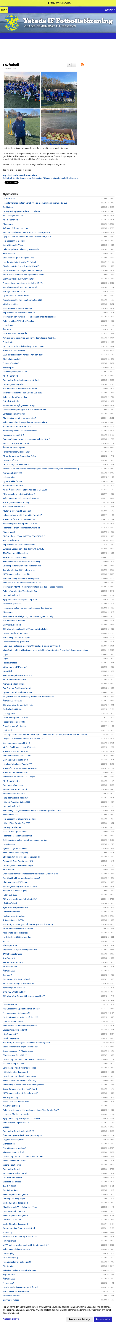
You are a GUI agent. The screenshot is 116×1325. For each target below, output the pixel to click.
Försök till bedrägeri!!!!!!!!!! (14, 722)
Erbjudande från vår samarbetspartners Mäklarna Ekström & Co (30, 874)
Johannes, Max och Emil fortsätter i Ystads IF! (22, 515)
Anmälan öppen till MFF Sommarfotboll (20, 287)
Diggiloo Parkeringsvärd (13, 1139)
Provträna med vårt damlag (14, 726)
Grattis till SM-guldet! (12, 1182)
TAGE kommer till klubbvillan (15, 553)
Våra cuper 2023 (10, 945)
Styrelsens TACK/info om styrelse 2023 (20, 950)
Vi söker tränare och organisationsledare (20, 1047)
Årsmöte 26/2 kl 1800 (12, 473)
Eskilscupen (8, 367)
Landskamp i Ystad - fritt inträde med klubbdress (24, 1059)
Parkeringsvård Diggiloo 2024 (16, 642)
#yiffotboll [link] (7, 178)
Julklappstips (9, 477)
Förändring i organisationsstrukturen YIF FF (21, 528)
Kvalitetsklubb (9, 253)
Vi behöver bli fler (10, 304)
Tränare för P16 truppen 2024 (15, 751)
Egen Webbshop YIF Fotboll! (15, 907)
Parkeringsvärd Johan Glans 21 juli (18, 865)
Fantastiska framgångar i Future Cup (19, 405)
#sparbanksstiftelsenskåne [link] (15, 175)
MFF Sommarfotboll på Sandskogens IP (20, 1093)
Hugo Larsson (9, 844)
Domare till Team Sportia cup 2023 (18, 861)
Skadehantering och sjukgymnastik (18, 258)
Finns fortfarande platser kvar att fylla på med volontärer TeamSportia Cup (35, 203)
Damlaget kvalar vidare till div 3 (16, 743)
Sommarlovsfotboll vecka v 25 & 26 (18, 1131)
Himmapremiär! (9, 1241)
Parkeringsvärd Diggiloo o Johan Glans (20, 886)
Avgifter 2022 (9, 1274)
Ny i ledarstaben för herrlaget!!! (16, 1013)
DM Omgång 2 (9, 1253)
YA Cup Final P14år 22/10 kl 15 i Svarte (19, 747)
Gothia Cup (8, 207)
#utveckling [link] (37, 178)
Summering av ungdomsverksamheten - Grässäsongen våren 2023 (32, 810)
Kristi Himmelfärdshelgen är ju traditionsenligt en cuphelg (28, 616)
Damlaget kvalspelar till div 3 (15, 760)
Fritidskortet (8, 325)
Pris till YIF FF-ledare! (12, 1220)
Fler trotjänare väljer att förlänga (17, 502)
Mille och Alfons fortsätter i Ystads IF (19, 494)
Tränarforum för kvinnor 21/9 (15, 772)
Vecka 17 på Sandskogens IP (15, 1215)
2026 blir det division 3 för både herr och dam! (23, 355)
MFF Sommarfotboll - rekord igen (17, 574)
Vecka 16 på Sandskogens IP (15, 1224)
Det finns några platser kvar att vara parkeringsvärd (25, 840)
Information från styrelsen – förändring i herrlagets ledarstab (29, 317)
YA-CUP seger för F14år (13, 215)
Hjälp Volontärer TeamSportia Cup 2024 (20, 599)
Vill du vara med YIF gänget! (15, 667)
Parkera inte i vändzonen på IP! (16, 1101)
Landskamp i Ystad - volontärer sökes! (19, 1068)
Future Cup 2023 (10, 895)
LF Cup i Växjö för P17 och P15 (16, 464)
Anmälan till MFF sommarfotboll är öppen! (21, 878)
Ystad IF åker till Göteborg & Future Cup (20, 1236)
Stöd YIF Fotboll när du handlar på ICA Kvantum (23, 346)
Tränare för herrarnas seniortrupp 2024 (19, 768)
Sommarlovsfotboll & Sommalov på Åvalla (21, 380)
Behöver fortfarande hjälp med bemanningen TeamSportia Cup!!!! (31, 1110)
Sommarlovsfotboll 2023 (14, 793)
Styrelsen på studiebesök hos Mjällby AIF (21, 266)
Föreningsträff (9, 532)
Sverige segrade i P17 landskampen (18, 1051)
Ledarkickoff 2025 (11, 460)
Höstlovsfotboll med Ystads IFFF (17, 764)
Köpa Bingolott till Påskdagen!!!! (17, 1262)
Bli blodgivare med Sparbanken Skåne (19, 456)
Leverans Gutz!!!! (10, 1004)
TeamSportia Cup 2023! (13, 962)
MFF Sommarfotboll (12, 220)
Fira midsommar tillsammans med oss (19, 819)
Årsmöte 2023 (9, 971)
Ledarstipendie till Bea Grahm (16, 633)
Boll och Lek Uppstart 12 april (16, 443)
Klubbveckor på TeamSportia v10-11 (18, 675)
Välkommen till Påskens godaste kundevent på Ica (25, 422)
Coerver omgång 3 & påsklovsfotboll (19, 1228)
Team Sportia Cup (10, 1097)
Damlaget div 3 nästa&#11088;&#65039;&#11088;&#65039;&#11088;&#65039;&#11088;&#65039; (45, 734)
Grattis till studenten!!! (12, 1177)
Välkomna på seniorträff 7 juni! (16, 637)
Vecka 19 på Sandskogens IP (15, 1194)
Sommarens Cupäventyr (13, 785)
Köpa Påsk (7, 671)
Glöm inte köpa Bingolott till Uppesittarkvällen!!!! (24, 996)
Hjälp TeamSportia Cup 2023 (15, 798)
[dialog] (58, 1313)
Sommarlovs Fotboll (12, 625)
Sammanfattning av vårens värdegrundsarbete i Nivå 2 (26, 439)
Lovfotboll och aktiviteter (14, 414)
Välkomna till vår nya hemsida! (16, 1291)
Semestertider (9, 1144)
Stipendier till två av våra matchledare (19, 312)
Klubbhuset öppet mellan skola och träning (21, 561)
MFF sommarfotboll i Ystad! (15, 789)
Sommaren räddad (11, 1300)
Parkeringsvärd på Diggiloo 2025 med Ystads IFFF (24, 410)
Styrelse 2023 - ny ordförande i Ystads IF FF (21, 857)
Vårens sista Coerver (12, 1165)
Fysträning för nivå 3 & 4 (13, 435)
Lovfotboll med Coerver (13, 1021)
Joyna (5, 654)
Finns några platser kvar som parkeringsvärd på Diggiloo (27, 608)
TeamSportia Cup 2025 (13, 485)
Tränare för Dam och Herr (14, 350)
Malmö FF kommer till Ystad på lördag (19, 1080)
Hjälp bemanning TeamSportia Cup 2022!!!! (21, 1118)
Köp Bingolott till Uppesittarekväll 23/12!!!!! (21, 1009)
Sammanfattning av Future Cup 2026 (18, 279)
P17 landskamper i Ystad (13, 1064)
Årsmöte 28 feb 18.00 (12, 701)
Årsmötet (7, 329)
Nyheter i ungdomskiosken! (15, 848)
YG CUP (6, 941)
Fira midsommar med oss (14, 241)
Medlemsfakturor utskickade (15, 933)
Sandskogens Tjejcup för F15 (16, 1123)
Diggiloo (7, 1127)
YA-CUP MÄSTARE (11, 540)
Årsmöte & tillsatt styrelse (14, 447)
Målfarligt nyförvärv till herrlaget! (17, 511)
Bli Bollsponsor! (10, 966)
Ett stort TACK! (9, 199)
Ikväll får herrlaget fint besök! (15, 831)
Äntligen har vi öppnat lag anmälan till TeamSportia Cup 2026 (29, 338)
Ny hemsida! (8, 1283)
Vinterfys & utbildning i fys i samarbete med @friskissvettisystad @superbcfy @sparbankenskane (46, 650)
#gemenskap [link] (25, 178)
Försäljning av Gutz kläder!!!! (15, 1055)
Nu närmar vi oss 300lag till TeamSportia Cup (22, 270)
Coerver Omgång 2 (11, 1258)
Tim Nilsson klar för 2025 (14, 507)
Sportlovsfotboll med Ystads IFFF (17, 692)
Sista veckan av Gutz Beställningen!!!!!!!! (20, 1026)
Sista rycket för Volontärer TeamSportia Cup (22, 583)
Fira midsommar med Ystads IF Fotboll (20, 388)
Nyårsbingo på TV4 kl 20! (14, 988)
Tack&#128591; (9, 1186)
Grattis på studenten (12, 827)
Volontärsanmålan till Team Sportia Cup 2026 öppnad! (26, 232)
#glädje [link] (16, 178)
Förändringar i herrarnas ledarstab (17, 836)
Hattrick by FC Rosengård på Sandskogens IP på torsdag (28, 924)
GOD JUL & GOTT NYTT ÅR (14, 992)
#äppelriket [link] (32, 175)
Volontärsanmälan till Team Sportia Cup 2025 (22, 393)
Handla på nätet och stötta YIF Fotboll (19, 262)
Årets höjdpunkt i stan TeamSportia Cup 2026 (22, 300)
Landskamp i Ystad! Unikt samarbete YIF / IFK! (23, 1156)
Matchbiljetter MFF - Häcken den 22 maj (20, 1207)
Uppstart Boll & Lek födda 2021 (17, 296)
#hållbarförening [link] (70, 178)
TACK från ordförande (12, 954)
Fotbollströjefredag (11, 401)
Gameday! (7, 975)
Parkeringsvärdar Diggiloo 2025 (16, 452)
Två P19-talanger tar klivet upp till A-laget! (21, 498)
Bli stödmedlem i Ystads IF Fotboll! (18, 928)
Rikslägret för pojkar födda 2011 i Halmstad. (22, 211)
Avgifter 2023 (9, 958)
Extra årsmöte (9, 869)
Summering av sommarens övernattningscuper (23, 1085)
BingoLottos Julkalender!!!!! (15, 1030)
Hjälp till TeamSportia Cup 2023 (16, 823)
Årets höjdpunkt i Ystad (13, 245)
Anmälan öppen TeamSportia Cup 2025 (20, 523)
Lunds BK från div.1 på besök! (16, 1114)
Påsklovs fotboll (10, 663)
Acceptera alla (103, 1319)
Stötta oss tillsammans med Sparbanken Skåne (23, 274)
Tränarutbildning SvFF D (13, 920)
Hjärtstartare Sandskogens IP (15, 1072)
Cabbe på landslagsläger (14, 1199)
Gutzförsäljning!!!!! (11, 1038)
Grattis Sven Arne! (10, 1190)
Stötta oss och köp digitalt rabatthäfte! (20, 899)
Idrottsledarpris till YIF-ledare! (15, 882)
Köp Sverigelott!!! (10, 1034)
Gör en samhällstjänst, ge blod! (16, 979)
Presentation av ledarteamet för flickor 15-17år (23, 283)
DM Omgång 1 (9, 1266)
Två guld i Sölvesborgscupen (15, 228)
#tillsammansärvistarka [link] (52, 178)
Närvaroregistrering (11, 1106)
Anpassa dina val (11, 1319)
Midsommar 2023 (10, 815)
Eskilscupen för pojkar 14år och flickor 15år (22, 566)
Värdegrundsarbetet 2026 (14, 291)
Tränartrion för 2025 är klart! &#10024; (19, 519)
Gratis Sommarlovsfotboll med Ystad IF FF (21, 1089)
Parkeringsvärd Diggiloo (13, 384)
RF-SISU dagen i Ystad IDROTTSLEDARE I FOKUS (24, 536)
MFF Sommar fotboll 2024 (14, 680)
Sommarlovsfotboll (11, 595)
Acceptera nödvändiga (79, 1319)
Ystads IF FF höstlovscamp (15, 557)
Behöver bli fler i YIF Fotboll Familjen (18, 321)
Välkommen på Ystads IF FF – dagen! (19, 777)
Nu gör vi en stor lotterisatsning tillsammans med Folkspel (28, 696)
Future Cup (7, 1232)
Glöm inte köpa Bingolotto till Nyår (18, 705)
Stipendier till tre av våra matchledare (19, 545)
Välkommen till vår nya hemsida (16, 1249)
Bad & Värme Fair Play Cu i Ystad (17, 688)
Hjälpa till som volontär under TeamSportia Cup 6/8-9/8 (27, 237)
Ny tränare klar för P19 (12, 481)
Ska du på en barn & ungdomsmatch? (19, 418)
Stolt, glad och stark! (12, 359)
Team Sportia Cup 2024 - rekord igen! (19, 570)
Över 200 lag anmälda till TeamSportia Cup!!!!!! (22, 1135)
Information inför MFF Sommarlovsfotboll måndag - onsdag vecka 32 (33, 587)
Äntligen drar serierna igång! (15, 891)
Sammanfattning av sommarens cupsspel (21, 578)
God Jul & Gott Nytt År (12, 709)
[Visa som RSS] (82, 65)
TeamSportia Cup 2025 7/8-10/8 (17, 426)
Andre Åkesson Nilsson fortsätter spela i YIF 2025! (25, 490)
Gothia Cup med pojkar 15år (15, 372)
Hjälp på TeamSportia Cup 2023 (16, 802)
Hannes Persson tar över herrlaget (17, 308)
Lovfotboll (11, 65)
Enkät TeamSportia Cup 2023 (15, 718)
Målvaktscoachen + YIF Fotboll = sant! (19, 1270)
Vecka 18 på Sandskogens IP (15, 1203)
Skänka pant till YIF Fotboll (14, 1161)
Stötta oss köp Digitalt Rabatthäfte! (18, 983)
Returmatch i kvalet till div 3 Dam (17, 755)
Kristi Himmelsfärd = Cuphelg (15, 853)
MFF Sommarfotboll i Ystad (15, 1173)
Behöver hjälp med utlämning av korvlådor (21, 249)
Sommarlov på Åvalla (12, 604)
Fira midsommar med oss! (14, 1148)
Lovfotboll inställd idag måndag (17, 937)
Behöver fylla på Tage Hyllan (15, 397)
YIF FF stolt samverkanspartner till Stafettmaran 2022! (26, 1245)
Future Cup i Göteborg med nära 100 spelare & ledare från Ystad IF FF (33, 646)
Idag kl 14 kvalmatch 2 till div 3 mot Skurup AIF (23, 739)
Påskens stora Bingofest (13, 916)
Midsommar (8, 224)
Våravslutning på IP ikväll (13, 1152)
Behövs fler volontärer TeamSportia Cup (20, 591)
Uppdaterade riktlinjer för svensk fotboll (20, 1287)
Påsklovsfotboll (10, 903)
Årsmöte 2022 (9, 1279)
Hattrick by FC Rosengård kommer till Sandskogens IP (26, 1042)
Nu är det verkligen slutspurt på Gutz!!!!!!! (20, 1017)
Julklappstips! (9, 713)
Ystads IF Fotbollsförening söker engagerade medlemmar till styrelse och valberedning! (41, 469)
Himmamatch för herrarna (14, 1211)
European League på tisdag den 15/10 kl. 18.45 (23, 549)
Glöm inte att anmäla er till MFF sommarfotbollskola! (25, 629)
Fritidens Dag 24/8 (11, 363)
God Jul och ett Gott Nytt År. (15, 334)
